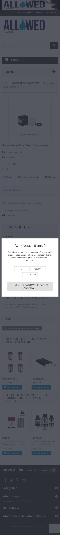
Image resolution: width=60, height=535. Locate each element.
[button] (22, 269)
